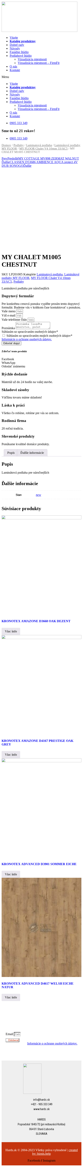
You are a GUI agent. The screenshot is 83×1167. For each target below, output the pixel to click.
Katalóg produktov (23, 41)
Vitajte (14, 37)
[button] (41, 77)
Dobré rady (17, 45)
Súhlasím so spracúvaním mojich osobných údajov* (39, 335)
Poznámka (9, 328)
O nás (13, 66)
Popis (11, 452)
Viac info (11, 631)
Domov (6, 145)
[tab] (11, 452)
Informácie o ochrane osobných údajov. (27, 339)
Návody (15, 48)
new (38, 495)
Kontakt (15, 70)
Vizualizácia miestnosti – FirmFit (38, 63)
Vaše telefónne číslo (15, 319)
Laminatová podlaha (39, 145)
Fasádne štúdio (19, 52)
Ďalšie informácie (32, 452)
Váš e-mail (9, 315)
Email (10, 1034)
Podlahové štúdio (21, 55)
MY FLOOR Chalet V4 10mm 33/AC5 (43, 148)
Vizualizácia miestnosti (32, 59)
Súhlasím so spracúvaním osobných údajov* (30, 331)
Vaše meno (9, 311)
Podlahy (18, 145)
